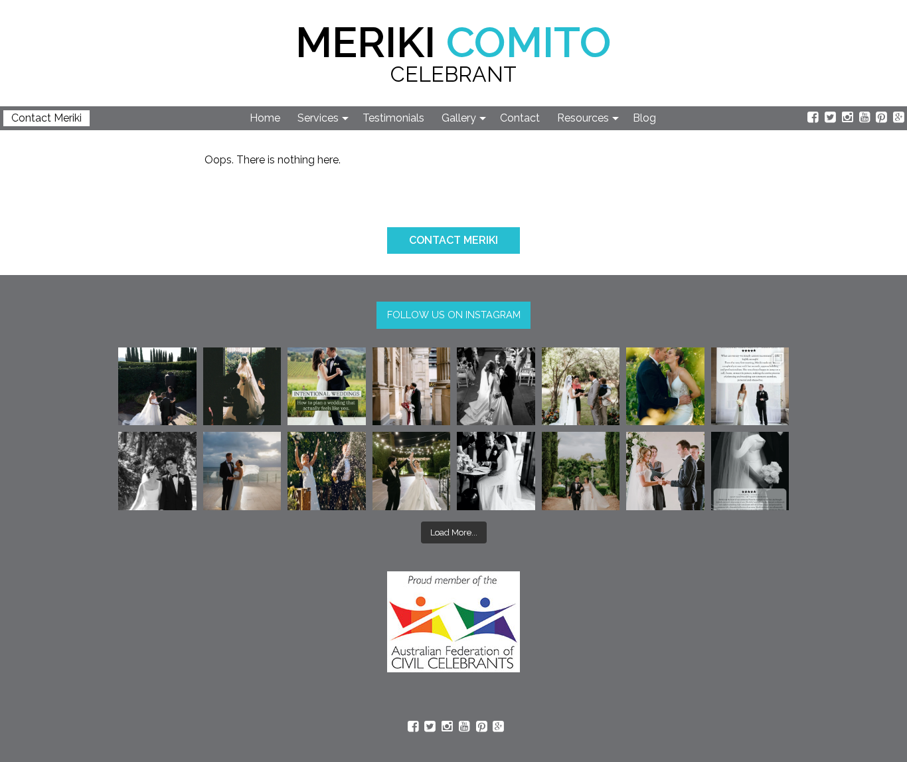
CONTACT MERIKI (453, 240)
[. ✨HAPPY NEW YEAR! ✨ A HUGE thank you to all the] (327, 471)
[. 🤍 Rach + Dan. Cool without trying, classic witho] (411, 386)
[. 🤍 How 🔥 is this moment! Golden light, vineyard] (665, 386)
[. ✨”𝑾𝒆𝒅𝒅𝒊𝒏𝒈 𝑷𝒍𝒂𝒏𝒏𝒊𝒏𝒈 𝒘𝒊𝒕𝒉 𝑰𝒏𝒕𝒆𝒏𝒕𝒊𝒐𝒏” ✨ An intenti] (327, 386)
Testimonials (393, 118)
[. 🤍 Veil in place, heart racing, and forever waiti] (242, 386)
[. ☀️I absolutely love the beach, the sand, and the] (242, 471)
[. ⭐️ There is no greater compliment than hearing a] (750, 471)
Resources (583, 118)
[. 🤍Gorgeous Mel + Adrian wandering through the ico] (581, 471)
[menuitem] (265, 118)
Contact (520, 118)
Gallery (459, 118)
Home (265, 118)
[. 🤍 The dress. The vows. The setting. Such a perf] (157, 386)
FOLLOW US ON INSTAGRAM (454, 314)
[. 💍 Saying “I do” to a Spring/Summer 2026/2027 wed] (665, 471)
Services (318, 118)
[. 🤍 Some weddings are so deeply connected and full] (581, 386)
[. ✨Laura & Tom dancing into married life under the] (411, 471)
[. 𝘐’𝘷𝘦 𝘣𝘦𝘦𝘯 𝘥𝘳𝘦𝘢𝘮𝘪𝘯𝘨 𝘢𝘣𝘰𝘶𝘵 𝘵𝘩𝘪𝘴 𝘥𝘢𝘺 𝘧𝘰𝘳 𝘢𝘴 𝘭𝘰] (496, 386)
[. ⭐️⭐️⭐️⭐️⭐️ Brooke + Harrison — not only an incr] (750, 386)
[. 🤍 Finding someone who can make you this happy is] (157, 471)
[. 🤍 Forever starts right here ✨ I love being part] (496, 471)
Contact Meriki (46, 118)
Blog (644, 118)
